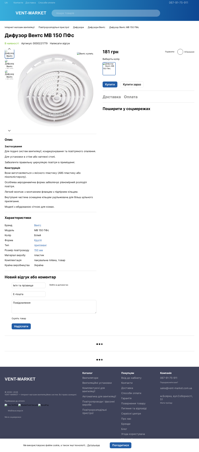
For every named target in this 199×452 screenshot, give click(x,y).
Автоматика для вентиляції (99, 396)
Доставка (30, 2)
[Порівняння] (175, 13)
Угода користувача (133, 433)
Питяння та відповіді (134, 408)
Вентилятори (90, 377)
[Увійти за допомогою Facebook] (72, 285)
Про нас (126, 418)
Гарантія (126, 398)
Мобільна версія (15, 410)
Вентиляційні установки (97, 382)
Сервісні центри (131, 413)
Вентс (37, 225)
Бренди (125, 423)
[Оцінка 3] (41, 318)
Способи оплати (46, 2)
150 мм (38, 250)
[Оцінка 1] (31, 318)
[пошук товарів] (155, 13)
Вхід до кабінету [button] (131, 377)
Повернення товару (133, 403)
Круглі (38, 240)
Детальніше (93, 445)
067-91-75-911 (178, 2)
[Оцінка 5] (51, 318)
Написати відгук (60, 43)
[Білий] (109, 68)
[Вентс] (85, 53)
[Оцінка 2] (36, 318)
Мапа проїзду (166, 403)
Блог (124, 428)
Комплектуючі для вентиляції (93, 389)
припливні (40, 245)
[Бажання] (167, 13)
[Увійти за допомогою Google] (77, 285)
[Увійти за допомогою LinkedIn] (81, 285)
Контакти (18, 2)
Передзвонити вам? (169, 382)
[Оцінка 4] (46, 318)
